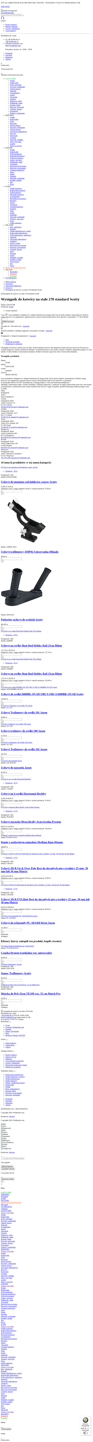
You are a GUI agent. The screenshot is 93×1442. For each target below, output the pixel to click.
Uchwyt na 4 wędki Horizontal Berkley (23, 793)
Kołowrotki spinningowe (14, 1075)
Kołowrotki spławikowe (9, 1375)
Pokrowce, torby (7, 1235)
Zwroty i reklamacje (12, 29)
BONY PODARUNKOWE (11, 1203)
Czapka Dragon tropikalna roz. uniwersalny (26, 952)
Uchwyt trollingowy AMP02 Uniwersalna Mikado (29, 551)
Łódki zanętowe (11, 1081)
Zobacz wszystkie (7, 1213)
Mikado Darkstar (7, 1166)
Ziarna (3, 1343)
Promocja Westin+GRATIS (15, 1035)
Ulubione (4, 1209)
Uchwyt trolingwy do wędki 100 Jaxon (23, 730)
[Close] (2, 73)
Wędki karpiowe (7, 1329)
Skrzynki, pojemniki (12, 1095)
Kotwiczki (4, 1272)
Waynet (12, 1116)
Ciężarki (4, 1274)
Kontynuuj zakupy (8, 1179)
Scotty (11, 307)
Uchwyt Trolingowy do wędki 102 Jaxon (24, 749)
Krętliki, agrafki (6, 1318)
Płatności (8, 1059)
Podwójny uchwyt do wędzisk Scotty (22, 619)
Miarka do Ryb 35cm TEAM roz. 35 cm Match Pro (30, 993)
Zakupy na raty (10, 1057)
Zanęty (3, 1229)
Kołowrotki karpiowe (8, 1331)
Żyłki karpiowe (6, 1333)
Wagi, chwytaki (6, 1278)
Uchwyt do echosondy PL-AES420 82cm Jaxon (28, 922)
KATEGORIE (6, 1192)
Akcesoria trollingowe (13, 286)
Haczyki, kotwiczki (8, 1241)
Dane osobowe (10, 1043)
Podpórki (4, 1355)
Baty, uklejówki (6, 1369)
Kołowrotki (9, 1085)
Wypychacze (5, 1404)
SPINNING (5, 1194)
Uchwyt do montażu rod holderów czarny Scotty (29, 481)
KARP (3, 1199)
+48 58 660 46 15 (11, 41)
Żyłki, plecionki (6, 1219)
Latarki (3, 1280)
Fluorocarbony (6, 1261)
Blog (7, 1033)
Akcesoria (9, 284)
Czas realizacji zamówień (14, 1061)
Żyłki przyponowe (7, 1296)
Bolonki (4, 1371)
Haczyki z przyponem (9, 1306)
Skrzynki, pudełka (7, 1276)
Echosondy (5, 1245)
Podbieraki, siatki (7, 1237)
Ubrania (4, 1233)
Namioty (4, 1349)
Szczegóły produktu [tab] (12, 342)
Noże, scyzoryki (7, 1282)
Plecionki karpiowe (8, 1335)
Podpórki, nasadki (7, 1400)
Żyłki (3, 1257)
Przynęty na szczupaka (13, 1093)
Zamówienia (9, 1045)
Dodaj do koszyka (8, 321)
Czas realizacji (10, 31)
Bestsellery (5, 1414)
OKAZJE (4, 1205)
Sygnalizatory (6, 1227)
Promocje (4, 1416)
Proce (3, 1322)
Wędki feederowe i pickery (15, 1077)
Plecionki (4, 1259)
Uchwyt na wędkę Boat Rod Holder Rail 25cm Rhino (31, 645)
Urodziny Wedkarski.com (14, 1027)
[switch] (85, 1433)
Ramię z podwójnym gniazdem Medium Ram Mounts (32, 842)
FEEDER (4, 1196)
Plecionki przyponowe (9, 1339)
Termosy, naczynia (7, 1359)
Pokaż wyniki (6, 1429)
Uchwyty (8, 288)
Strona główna (10, 282)
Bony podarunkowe (12, 1089)
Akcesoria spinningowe (9, 1268)
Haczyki (4, 1270)
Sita (2, 1320)
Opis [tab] (7, 340)
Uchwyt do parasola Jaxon (16, 767)
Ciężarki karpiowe (7, 1347)
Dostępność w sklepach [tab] (13, 344)
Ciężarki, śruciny (7, 1243)
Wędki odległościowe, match (11, 1373)
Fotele (3, 1312)
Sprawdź (26, 326)
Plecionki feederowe (8, 1294)
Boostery (4, 1341)
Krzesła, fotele (10, 1091)
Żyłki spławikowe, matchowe (11, 1377)
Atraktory (4, 1383)
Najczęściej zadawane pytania (16, 1065)
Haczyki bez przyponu (9, 1304)
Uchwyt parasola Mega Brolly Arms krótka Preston (31, 821)
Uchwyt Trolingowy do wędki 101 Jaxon (24, 712)
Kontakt (8, 1029)
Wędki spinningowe (12, 1079)
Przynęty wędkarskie (8, 1221)
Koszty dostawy (11, 25)
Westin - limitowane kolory (15, 1083)
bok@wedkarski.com (13, 46)
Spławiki (4, 1225)
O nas (7, 1025)
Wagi (3, 1310)
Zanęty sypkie (6, 1385)
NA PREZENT (6, 1207)
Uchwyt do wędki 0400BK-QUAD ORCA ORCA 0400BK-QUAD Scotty (42, 694)
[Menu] (89, 1417)
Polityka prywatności (13, 1067)
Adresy (8, 1047)
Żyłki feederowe (7, 1292)
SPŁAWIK (5, 1201)
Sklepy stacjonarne (12, 1031)
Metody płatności (11, 27)
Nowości (4, 1418)
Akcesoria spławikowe (9, 1381)
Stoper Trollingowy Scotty (16, 973)
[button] (46, 18)
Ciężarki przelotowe (8, 1308)
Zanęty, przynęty (7, 1298)
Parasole (4, 1314)
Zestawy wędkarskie (8, 1247)
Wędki (7, 1087)
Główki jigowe (6, 1223)
